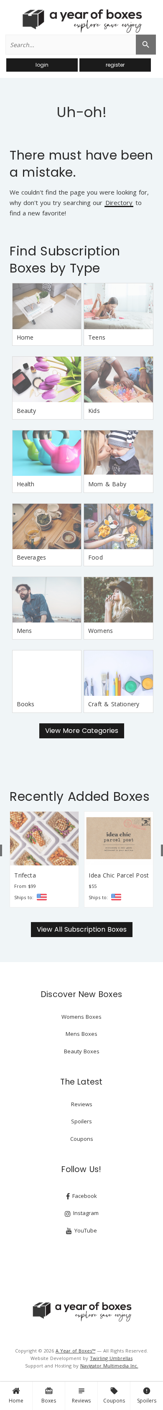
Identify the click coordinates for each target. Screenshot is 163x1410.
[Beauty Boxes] (47, 379)
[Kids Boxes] (118, 379)
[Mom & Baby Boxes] (118, 453)
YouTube (85, 1230)
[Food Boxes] (118, 527)
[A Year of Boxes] (81, 1311)
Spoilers (146, 1395)
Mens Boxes (81, 1034)
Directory (118, 203)
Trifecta (25, 875)
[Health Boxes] (47, 453)
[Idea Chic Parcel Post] (118, 838)
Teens (96, 337)
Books (26, 704)
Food (95, 557)
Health (26, 484)
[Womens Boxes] (118, 600)
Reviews (81, 1395)
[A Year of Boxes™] (81, 21)
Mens (24, 631)
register (115, 64)
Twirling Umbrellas (111, 1358)
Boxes (48, 1395)
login (42, 64)
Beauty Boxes (81, 1051)
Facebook (84, 1196)
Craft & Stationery (113, 704)
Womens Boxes (81, 1016)
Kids (94, 411)
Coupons (114, 1395)
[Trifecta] (44, 838)
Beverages (31, 557)
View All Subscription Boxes (82, 929)
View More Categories (81, 730)
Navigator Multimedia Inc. (109, 1365)
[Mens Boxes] (47, 600)
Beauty (26, 411)
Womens (100, 631)
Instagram (85, 1213)
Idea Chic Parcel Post (119, 875)
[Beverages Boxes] (47, 527)
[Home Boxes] (47, 306)
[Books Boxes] (47, 673)
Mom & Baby (107, 484)
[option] (44, 859)
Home (16, 1400)
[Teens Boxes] (118, 306)
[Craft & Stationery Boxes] (118, 673)
